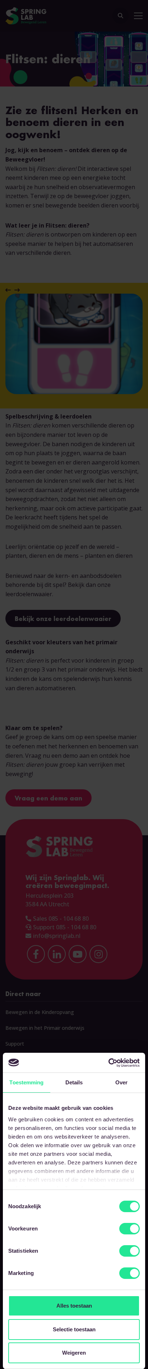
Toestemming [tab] (26, 1082)
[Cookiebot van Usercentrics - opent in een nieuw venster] (108, 1062)
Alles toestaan (74, 1306)
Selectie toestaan (74, 1329)
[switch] (129, 1228)
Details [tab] (74, 1082)
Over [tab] (121, 1082)
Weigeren (74, 1353)
